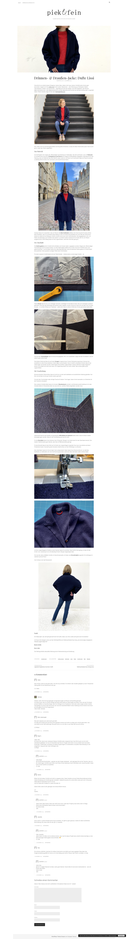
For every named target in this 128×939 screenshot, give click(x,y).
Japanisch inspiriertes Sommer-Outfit (43, 667)
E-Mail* (35, 911)
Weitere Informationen (112, 935)
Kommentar (36, 886)
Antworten (46, 691)
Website (35, 917)
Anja (38, 847)
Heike (38, 680)
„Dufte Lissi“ (51, 87)
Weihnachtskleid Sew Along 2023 (85, 667)
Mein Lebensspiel (41, 717)
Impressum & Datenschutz (28, 2)
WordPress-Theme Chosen (58, 936)
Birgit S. (39, 736)
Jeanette (39, 817)
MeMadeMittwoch (60, 91)
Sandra (39, 774)
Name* (35, 904)
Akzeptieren (121, 935)
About (19, 2)
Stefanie (39, 697)
